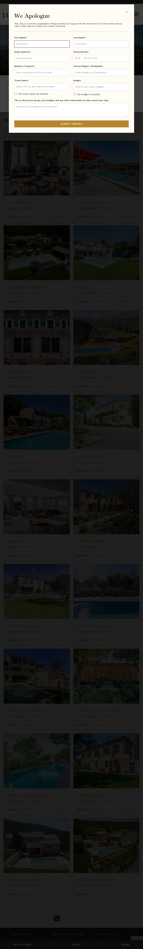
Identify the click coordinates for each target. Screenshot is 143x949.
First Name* (20, 37)
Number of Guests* (24, 66)
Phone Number (81, 52)
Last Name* (79, 37)
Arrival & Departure (31, 86)
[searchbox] (101, 72)
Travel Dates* (21, 80)
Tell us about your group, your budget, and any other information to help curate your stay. (61, 100)
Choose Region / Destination (88, 66)
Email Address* (22, 52)
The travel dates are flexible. (33, 94)
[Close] (127, 12)
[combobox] (101, 72)
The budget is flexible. (88, 94)
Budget (77, 80)
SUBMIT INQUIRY (71, 123)
